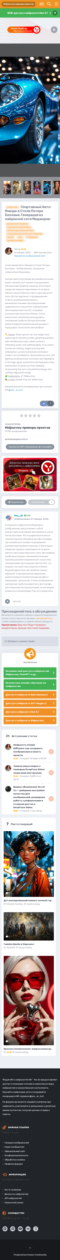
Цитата (17, 601)
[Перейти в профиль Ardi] (8, 251)
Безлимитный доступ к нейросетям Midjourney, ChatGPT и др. (27, 673)
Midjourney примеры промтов (27, 428)
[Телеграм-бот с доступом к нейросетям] (30, 474)
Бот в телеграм (13, 1189)
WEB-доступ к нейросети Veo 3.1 (28, 13)
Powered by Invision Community (30, 1254)
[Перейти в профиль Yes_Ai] (8, 517)
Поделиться (17, 502)
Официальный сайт (15, 1151)
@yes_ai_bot (15, 390)
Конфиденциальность (16, 1155)
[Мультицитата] (7, 601)
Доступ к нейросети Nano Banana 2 (27, 694)
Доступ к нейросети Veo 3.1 (22, 712)
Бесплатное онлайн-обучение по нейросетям (26, 684)
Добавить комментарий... (21, 641)
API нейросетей (13, 1198)
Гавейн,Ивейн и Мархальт (19, 944)
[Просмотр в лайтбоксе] (30, 110)
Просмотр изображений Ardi (29, 256)
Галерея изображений (17, 1142)
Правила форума (14, 1164)
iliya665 (11, 947)
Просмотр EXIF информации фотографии (30, 447)
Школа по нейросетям (16, 1194)
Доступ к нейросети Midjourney (25, 720)
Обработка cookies (15, 1159)
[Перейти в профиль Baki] (8, 788)
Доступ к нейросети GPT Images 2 (26, 703)
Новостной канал (14, 1202)
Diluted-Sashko (15, 904)
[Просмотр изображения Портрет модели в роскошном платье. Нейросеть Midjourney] (17, 187)
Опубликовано (31, 519)
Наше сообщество (14, 1147)
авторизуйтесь (44, 618)
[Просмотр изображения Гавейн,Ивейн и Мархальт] (29, 926)
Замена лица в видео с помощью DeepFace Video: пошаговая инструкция (29, 769)
